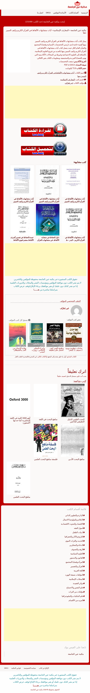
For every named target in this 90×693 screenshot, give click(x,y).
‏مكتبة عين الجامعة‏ (76, 654)
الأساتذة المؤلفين (59, 12)
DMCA (48, 12)
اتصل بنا (40, 12)
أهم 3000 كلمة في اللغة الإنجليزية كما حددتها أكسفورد (20, 420)
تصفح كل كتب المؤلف (18, 320)
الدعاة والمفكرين (76, 545)
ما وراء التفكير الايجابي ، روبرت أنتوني (38, 350)
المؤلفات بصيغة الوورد (74, 575)
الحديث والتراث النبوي (74, 541)
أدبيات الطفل (77, 532)
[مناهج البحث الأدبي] (72, 440)
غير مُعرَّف (69, 83)
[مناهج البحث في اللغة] (45, 400)
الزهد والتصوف (77, 549)
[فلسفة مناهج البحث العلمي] (45, 440)
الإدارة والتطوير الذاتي (76, 345)
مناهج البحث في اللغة (48, 419)
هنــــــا (36, 289)
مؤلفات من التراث (76, 591)
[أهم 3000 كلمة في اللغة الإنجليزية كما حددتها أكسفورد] (18, 400)
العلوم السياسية (76, 553)
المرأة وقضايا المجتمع (74, 562)
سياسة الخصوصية (30, 668)
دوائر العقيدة (20, 346)
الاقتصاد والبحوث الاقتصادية (72, 524)
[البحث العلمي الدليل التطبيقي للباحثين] (72, 400)
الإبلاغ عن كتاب (44, 668)
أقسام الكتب (74, 12)
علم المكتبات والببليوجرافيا (72, 596)
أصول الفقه (78, 528)
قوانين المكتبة (16, 668)
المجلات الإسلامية (76, 579)
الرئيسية (84, 12)
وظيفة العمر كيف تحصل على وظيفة (56, 349)
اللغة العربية (78, 570)
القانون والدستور (76, 558)
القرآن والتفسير (77, 566)
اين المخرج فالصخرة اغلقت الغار (26, 357)
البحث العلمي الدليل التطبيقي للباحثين (75, 420)
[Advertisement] (45, 102)
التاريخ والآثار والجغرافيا (74, 536)
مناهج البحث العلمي (21, 497)
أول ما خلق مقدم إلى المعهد (56, 357)
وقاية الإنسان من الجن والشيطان (19, 349)
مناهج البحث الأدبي (76, 459)
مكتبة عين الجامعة (78, 30)
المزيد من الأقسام (76, 600)
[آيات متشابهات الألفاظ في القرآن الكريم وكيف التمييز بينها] (18, 56)
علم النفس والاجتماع (75, 587)
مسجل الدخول (71, 376)
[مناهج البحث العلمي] (18, 478)
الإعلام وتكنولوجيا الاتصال (73, 519)
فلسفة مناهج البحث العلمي (45, 459)
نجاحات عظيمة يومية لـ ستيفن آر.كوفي (74, 349)
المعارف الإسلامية (61, 30)
